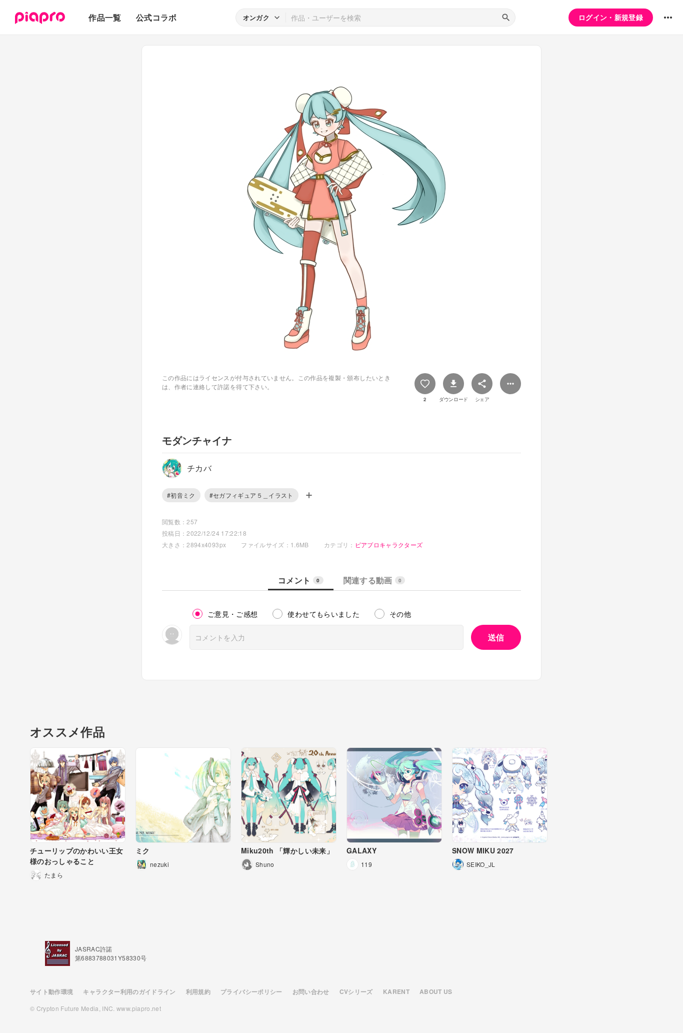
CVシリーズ (356, 991)
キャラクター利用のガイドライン (129, 991)
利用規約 (198, 991)
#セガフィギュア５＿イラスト (252, 495)
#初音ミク (181, 495)
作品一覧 (104, 17)
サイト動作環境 (51, 991)
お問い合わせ (311, 991)
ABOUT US (436, 991)
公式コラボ (156, 17)
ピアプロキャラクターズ (389, 544)
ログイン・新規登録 (610, 17)
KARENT (396, 991)
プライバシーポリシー (251, 991)
